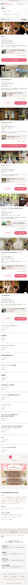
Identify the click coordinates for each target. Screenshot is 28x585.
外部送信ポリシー (7, 576)
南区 (5, 503)
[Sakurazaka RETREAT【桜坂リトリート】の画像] (14, 244)
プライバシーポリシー (21, 574)
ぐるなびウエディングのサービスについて (10, 579)
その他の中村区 (7, 497)
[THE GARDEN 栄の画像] (14, 287)
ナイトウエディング (6, 516)
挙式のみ (19, 516)
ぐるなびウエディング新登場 (6, 519)
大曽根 (18, 503)
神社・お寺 (21, 508)
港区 (2, 503)
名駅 (2, 497)
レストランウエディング (5, 508)
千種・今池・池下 (9, 500)
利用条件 (13, 574)
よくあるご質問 (22, 579)
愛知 (23, 535)
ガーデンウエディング (22, 514)
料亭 (12, 508)
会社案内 (5, 574)
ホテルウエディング (4, 509)
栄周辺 (12, 497)
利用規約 (9, 574)
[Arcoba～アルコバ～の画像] (14, 157)
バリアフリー (13, 517)
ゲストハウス (12, 509)
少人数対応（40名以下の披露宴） (7, 514)
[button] (14, 547)
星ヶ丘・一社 (23, 500)
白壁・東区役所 (10, 498)
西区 (14, 503)
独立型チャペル (14, 516)
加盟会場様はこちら (15, 576)
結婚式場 (19, 535)
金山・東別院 (16, 498)
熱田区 (3, 500)
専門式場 (16, 508)
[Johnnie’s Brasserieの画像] (14, 71)
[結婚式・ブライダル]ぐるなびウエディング (9, 535)
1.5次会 (15, 514)
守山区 (8, 503)
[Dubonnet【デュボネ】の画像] (14, 114)
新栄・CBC (4, 498)
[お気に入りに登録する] (25, 34)
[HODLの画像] (14, 28)
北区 (12, 503)
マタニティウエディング (5, 517)
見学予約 (8, 102)
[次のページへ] (21, 457)
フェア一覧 (15, 59)
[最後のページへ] (24, 457)
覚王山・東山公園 (16, 500)
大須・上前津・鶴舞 (23, 498)
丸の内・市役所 (17, 497)
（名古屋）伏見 (24, 497)
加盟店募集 (22, 576)
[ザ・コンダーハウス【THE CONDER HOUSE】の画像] (14, 200)
